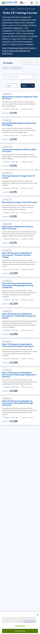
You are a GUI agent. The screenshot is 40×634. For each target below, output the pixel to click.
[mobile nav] (36, 3)
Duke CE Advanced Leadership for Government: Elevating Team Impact (18, 345)
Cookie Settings (20, 626)
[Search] (33, 76)
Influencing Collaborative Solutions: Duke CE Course (17, 227)
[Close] (37, 614)
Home (6, 9)
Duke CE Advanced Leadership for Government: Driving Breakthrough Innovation (17, 403)
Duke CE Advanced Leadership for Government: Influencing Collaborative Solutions (19, 375)
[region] (20, 623)
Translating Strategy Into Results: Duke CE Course (19, 150)
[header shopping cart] (31, 3)
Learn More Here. (30, 622)
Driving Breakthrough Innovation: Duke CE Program (19, 124)
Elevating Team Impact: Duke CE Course (19, 202)
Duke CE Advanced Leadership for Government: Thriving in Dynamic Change (17, 255)
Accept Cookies (20, 631)
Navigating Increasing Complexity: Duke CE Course (20, 98)
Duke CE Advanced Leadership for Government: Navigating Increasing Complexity (17, 285)
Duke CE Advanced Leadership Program (19, 48)
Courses (12, 9)
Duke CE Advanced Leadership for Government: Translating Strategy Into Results (19, 316)
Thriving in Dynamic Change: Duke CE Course (18, 177)
